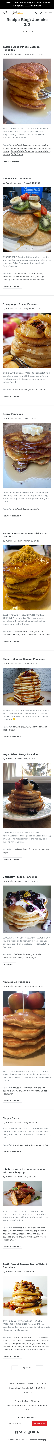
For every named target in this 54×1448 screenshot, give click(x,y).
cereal (26, 631)
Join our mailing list (27, 1417)
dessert (27, 1340)
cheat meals (16, 1340)
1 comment (9, 964)
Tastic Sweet (17, 154)
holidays (30, 1343)
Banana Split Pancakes (17, 178)
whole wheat (9, 1240)
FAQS (27, 1409)
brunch (26, 509)
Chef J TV (33, 1384)
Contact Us (27, 1392)
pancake (15, 148)
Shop (43, 1384)
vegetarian (8, 1094)
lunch (13, 1234)
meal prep (40, 1343)
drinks (16, 1145)
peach (40, 1234)
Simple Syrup (11, 1118)
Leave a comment (12, 161)
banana (16, 273)
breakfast (17, 145)
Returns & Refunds (16, 1405)
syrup (45, 1145)
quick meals (28, 1346)
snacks (40, 148)
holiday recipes (18, 1343)
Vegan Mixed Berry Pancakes (20, 754)
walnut (27, 1349)
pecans (42, 389)
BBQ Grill (40, 1388)
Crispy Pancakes (13, 413)
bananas (38, 273)
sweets (6, 154)
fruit (33, 276)
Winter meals (38, 1349)
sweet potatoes (42, 151)
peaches (7, 1237)
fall (31, 631)
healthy (33, 1231)
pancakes (24, 148)
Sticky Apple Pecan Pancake (20, 304)
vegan (5, 852)
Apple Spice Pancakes (16, 981)
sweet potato (19, 634)
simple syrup (35, 1145)
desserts (36, 1340)
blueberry (17, 954)
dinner (12, 1231)
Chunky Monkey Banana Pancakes (24, 658)
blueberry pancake (32, 954)
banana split (27, 273)
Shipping (35, 1401)
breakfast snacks (31, 145)
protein (26, 957)
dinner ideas (23, 1231)
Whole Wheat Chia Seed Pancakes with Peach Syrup (24, 1171)
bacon (16, 1337)
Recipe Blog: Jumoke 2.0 (21, 1388)
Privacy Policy (21, 1401)
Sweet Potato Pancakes (22, 151)
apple (15, 389)
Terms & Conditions (37, 1405)
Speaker (21, 1384)
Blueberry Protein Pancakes (20, 876)
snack (33, 148)
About (11, 1384)
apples (16, 1088)
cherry (34, 727)
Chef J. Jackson (21, 1440)
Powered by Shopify (38, 1440)
